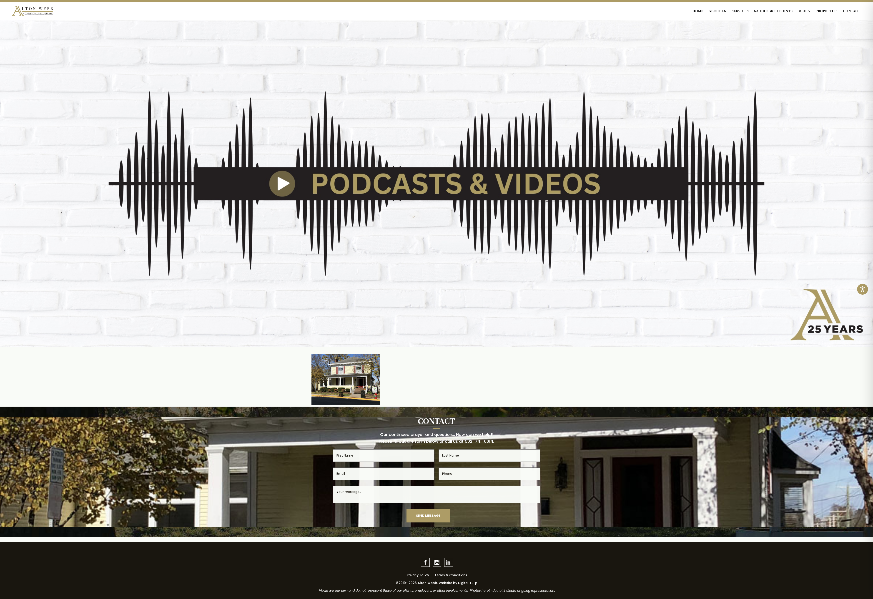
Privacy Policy (418, 575)
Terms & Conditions (450, 575)
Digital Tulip (467, 583)
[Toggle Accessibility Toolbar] (862, 289)
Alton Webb (427, 583)
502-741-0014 (479, 441)
